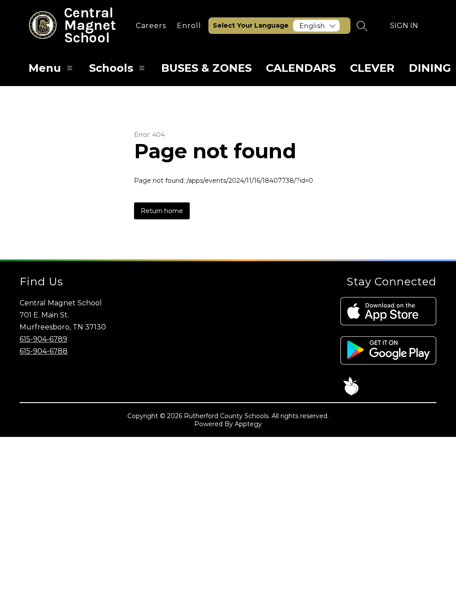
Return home (162, 211)
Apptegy (248, 424)
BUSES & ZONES (206, 68)
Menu (44, 68)
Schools (111, 68)
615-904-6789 (43, 339)
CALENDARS (301, 68)
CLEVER (372, 68)
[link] (151, 25)
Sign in (404, 25)
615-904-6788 (44, 351)
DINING (430, 68)
